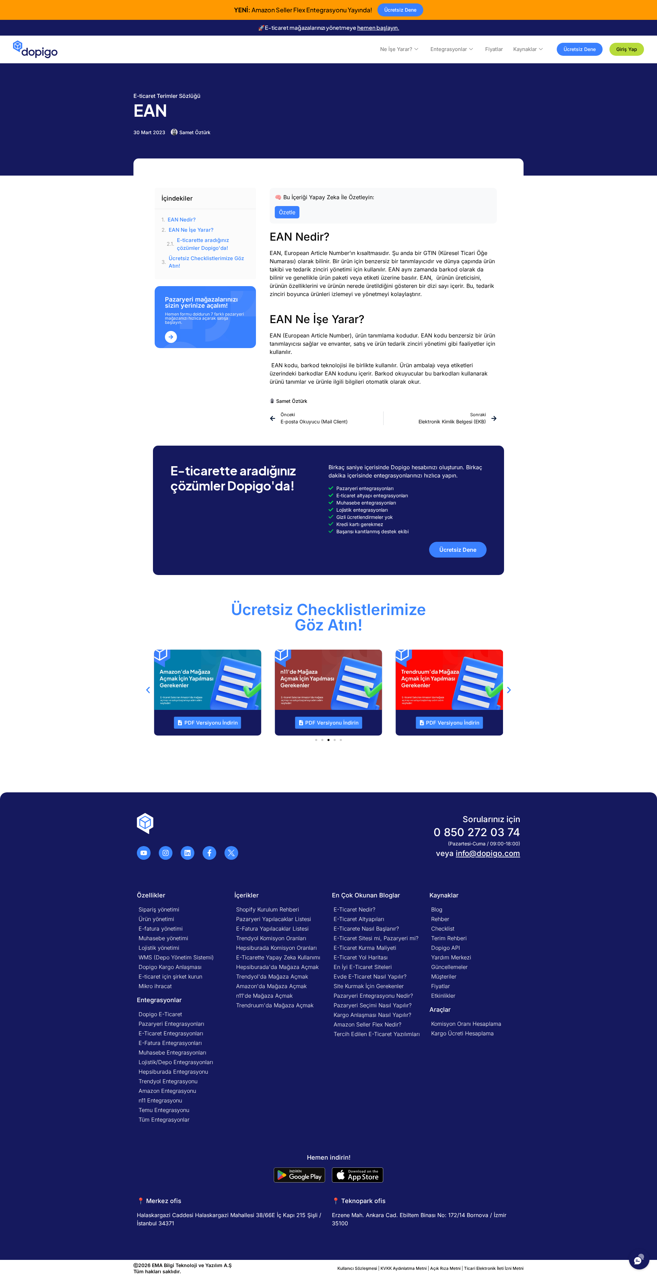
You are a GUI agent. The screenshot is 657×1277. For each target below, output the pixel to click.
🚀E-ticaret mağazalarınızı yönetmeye (328, 27)
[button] (148, 690)
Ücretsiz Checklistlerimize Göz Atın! (206, 262)
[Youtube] (144, 853)
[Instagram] (165, 853)
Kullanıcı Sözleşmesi (357, 1268)
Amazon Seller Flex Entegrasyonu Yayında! (303, 10)
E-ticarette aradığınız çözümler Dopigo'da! (203, 244)
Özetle (287, 212)
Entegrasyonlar (448, 49)
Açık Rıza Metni (445, 1268)
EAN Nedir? (182, 219)
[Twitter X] (231, 853)
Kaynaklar (525, 49)
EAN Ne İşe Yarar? (191, 230)
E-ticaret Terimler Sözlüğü (167, 95)
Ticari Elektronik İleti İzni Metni (494, 1268)
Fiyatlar (494, 49)
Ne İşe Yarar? (396, 49)
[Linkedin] (187, 853)
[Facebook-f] (209, 853)
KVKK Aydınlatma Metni (404, 1268)
